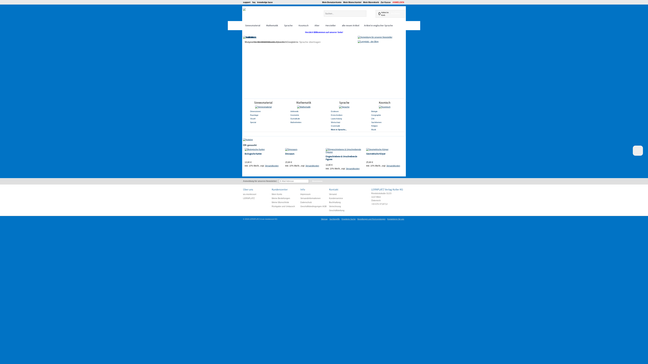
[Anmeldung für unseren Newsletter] (375, 37)
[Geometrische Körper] (384, 149)
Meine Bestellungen (281, 198)
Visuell (252, 119)
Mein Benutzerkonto (331, 2)
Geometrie (294, 115)
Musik (373, 130)
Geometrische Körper (375, 153)
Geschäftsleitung (336, 210)
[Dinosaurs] (303, 149)
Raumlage (254, 115)
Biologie (374, 111)
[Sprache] (344, 107)
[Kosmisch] (384, 107)
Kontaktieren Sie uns (395, 219)
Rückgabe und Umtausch (283, 206)
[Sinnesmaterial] (263, 107)
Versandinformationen (310, 198)
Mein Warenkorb (371, 2)
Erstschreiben (336, 115)
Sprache (344, 102)
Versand (333, 194)
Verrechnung (335, 206)
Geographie (376, 115)
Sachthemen (376, 122)
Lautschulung (336, 119)
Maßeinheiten (295, 122)
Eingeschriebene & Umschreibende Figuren (341, 158)
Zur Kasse (386, 2)
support (246, 2)
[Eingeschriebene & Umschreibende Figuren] (344, 151)
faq (253, 2)
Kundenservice (336, 198)
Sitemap (324, 219)
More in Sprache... (339, 130)
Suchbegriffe (334, 219)
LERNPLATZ (249, 198)
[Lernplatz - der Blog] (368, 41)
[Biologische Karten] (263, 149)
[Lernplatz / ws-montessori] (244, 9)
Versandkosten (272, 166)
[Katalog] (248, 140)
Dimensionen (255, 111)
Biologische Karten (253, 153)
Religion (374, 126)
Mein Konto (277, 194)
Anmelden (398, 2)
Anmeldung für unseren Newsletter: (260, 181)
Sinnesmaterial (263, 102)
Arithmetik (294, 111)
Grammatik (335, 126)
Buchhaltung (335, 202)
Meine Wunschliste (280, 202)
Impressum (305, 194)
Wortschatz (335, 122)
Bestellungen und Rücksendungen (371, 219)
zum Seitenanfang (638, 151)
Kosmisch (384, 102)
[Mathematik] (303, 107)
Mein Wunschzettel (352, 2)
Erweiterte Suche (349, 219)
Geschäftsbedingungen (311, 206)
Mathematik (303, 102)
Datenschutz (306, 202)
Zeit (372, 119)
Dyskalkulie (295, 119)
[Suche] (369, 13)
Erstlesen (335, 111)
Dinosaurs (289, 153)
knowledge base (265, 2)
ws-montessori (249, 194)
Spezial (253, 122)
